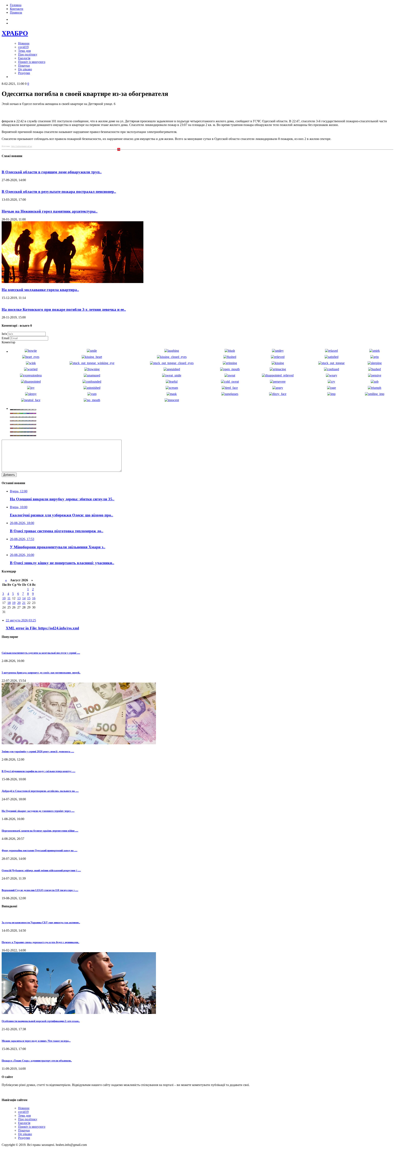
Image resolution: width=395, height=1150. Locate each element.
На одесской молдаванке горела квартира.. (40, 290)
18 (9, 603)
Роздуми (24, 73)
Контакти (16, 8)
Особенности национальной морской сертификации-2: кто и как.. (41, 1021)
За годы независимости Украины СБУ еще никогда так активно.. (41, 922)
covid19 (23, 47)
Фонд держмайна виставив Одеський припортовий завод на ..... (39, 850)
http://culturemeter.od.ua (21, 146)
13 (19, 598)
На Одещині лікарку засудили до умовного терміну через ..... (38, 810)
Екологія (24, 58)
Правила (16, 12)
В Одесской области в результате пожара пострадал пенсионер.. (59, 191)
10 (4, 598)
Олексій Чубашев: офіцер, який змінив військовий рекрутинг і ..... (41, 870)
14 (24, 598)
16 (33, 598)
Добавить (9, 474)
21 (24, 603)
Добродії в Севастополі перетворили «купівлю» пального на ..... (40, 790)
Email (5, 338)
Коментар (8, 342)
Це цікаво (25, 69)
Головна (15, 5)
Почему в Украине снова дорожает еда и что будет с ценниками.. (40, 942)
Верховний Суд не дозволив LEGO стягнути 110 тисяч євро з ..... (40, 890)
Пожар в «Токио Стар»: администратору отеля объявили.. (37, 1060)
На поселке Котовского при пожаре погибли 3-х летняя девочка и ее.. (64, 309)
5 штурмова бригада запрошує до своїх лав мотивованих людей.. (41, 672)
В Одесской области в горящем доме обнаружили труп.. (52, 172)
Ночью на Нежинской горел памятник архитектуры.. (50, 211)
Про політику (27, 54)
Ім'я (4, 334)
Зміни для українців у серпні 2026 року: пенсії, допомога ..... (38, 751)
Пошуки (24, 65)
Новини (23, 43)
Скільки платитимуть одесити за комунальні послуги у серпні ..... (41, 652)
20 (19, 603)
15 (28, 598)
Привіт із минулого (31, 62)
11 (8, 598)
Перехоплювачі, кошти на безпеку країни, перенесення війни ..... (40, 830)
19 (13, 603)
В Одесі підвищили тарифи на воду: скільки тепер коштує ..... (38, 771)
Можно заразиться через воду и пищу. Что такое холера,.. (36, 1040)
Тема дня (24, 50)
